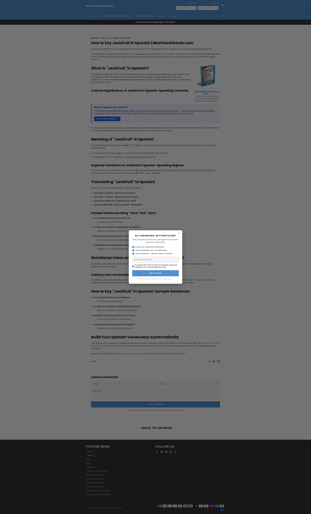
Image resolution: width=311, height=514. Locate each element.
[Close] (179, 233)
